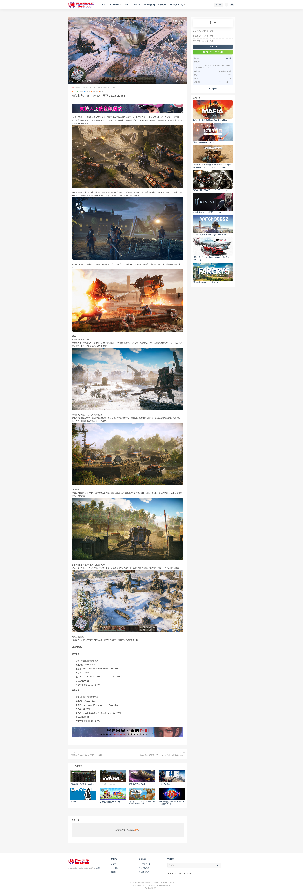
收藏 (114, 87)
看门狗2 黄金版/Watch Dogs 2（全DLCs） (210, 235)
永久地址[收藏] (149, 5)
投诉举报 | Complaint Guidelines (156, 882)
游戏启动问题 (144, 868)
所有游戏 (95, 91)
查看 (229, 58)
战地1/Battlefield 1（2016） (204, 142)
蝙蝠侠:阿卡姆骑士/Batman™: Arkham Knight (210, 190)
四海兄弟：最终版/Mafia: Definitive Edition (210, 120)
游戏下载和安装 (145, 864)
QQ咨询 (213, 89)
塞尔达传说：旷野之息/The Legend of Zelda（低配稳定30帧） (162, 755)
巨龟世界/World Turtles (137, 784)
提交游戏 (133, 882)
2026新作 (114, 868)
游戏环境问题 (144, 872)
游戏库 (113, 864)
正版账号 (114, 872)
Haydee (73, 802)
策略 (101, 91)
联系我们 (99, 868)
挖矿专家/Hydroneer (107, 784)
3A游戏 (81, 91)
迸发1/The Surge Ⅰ (166, 784)
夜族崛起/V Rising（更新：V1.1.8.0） (208, 212)
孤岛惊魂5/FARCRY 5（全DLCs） (206, 282)
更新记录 (137, 5)
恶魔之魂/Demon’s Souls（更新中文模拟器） (87, 755)
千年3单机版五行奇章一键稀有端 (82, 784)
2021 (75, 91)
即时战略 (88, 91)
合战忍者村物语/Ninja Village (110, 802)
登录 (136, 830)
